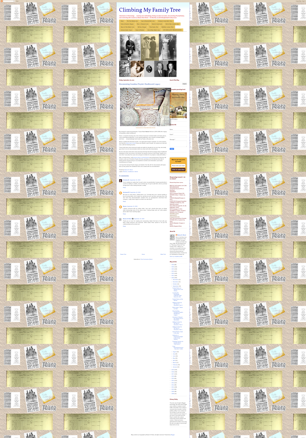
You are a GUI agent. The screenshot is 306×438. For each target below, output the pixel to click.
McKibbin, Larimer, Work (167, 27)
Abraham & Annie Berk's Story (165, 21)
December (175, 279)
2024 (172, 269)
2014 (172, 380)
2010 (172, 389)
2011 (172, 387)
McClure (125, 171)
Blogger (173, 434)
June (174, 356)
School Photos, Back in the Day (178, 332)
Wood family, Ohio (153, 27)
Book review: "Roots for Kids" (178, 308)
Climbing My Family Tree (150, 10)
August (175, 351)
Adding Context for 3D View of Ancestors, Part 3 (177, 304)
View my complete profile (176, 256)
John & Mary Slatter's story (154, 30)
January (175, 367)
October (175, 284)
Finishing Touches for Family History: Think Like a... (178, 343)
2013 (172, 382)
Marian (125, 206)
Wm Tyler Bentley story (132, 21)
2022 (172, 273)
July (174, 354)
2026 (172, 264)
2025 (172, 266)
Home (122, 21)
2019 (172, 369)
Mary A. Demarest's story (143, 24)
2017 (172, 374)
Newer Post (123, 254)
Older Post (163, 254)
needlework (131, 171)
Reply (124, 187)
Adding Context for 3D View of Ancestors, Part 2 (177, 323)
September (176, 286)
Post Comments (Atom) (146, 259)
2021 (172, 275)
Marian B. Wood (127, 218)
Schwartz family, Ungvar (126, 30)
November (175, 281)
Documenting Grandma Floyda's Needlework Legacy (178, 313)
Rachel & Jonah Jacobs (157, 24)
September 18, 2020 (135, 180)
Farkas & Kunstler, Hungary (127, 24)
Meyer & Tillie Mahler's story (127, 27)
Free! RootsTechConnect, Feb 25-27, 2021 (178, 348)
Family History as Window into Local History (178, 289)
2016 (172, 376)
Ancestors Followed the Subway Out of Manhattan (178, 318)
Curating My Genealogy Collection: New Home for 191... (177, 295)
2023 (172, 271)
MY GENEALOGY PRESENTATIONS (172, 30)
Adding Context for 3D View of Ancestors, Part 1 (177, 328)
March (174, 362)
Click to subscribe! (178, 169)
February (175, 364)
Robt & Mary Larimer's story (172, 24)
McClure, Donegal (142, 27)
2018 (172, 371)
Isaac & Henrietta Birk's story (148, 21)
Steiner (136, 171)
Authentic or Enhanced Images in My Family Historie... (178, 337)
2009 (172, 391)
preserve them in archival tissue (141, 157)
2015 (172, 378)
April (174, 360)
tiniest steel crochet (131, 143)
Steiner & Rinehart (140, 30)
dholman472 (126, 192)
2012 (172, 385)
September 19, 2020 (132, 206)
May (174, 358)
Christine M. (126, 180)
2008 (172, 393)
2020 (172, 277)
